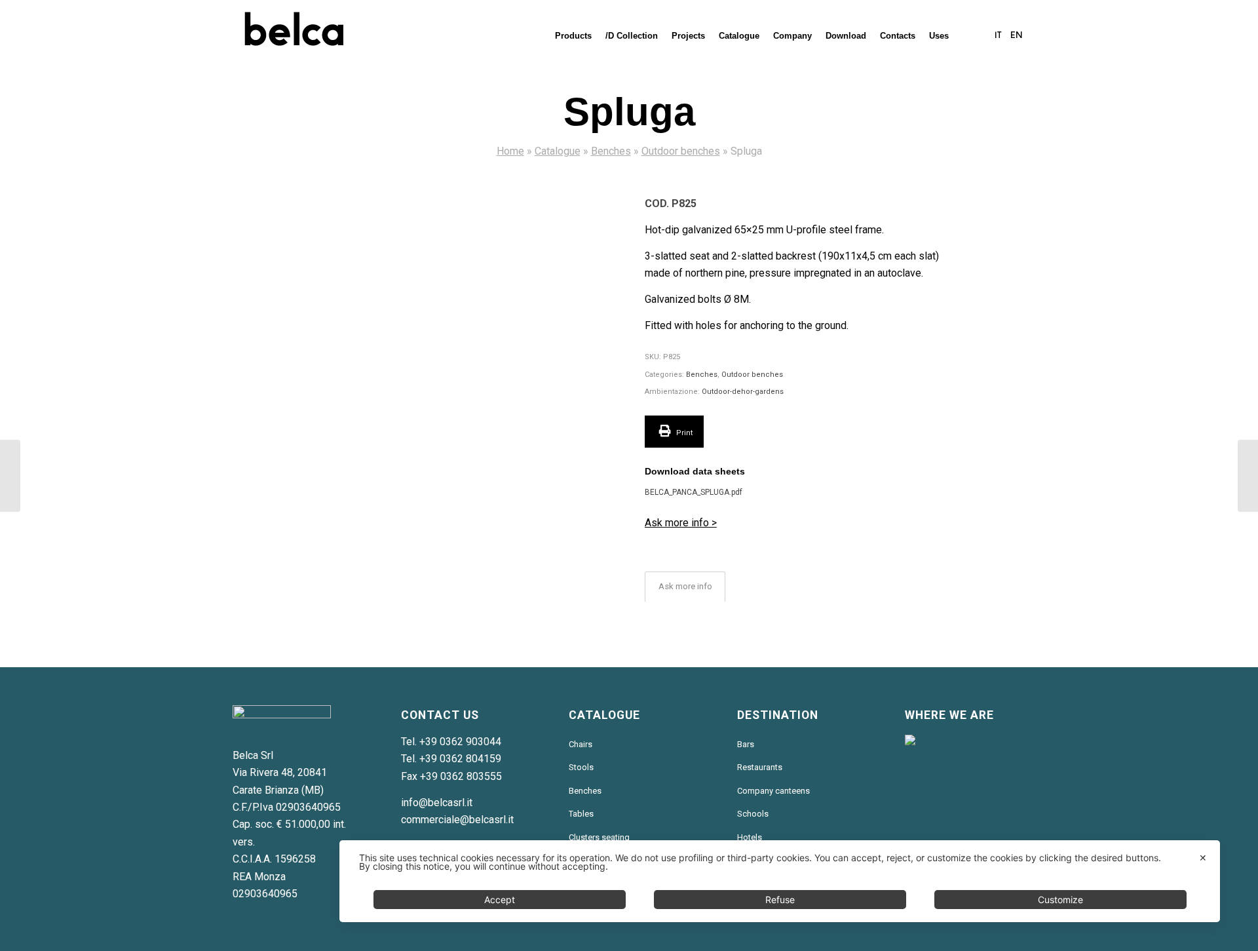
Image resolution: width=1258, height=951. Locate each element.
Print (683, 433)
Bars (745, 744)
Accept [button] (499, 899)
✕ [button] (1203, 857)
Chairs (580, 744)
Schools (753, 814)
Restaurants (759, 767)
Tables (581, 814)
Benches (611, 151)
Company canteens (773, 791)
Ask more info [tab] (685, 586)
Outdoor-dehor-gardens (743, 391)
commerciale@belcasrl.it (457, 819)
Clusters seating (599, 837)
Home (510, 151)
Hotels (749, 837)
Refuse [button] (780, 899)
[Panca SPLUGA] (454, 344)
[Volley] (10, 476)
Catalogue (558, 151)
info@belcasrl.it (436, 802)
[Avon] (1248, 476)
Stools (581, 767)
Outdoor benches (680, 151)
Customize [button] (1060, 899)
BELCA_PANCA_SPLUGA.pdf (693, 492)
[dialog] (779, 881)
